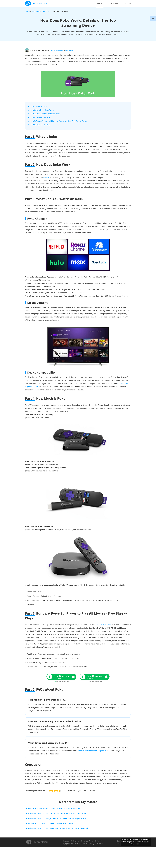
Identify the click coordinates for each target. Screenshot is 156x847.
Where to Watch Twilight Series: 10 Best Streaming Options (57, 818)
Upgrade (66, 841)
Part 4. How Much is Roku (40, 117)
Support (127, 4)
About (80, 841)
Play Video (46, 11)
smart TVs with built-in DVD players (92, 750)
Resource (99, 4)
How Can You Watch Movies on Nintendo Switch (51, 823)
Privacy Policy (88, 841)
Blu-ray (46, 177)
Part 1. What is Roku (38, 106)
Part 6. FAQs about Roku (40, 125)
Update (73, 841)
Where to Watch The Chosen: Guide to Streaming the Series (57, 813)
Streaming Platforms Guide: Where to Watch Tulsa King (55, 808)
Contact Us (98, 841)
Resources (36, 11)
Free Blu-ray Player (103, 625)
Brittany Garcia (57, 50)
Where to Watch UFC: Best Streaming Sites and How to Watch (58, 828)
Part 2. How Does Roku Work (42, 110)
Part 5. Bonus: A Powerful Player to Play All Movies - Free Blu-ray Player (58, 121)
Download (114, 4)
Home (27, 11)
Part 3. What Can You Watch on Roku (45, 114)
